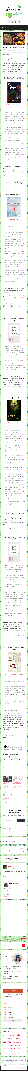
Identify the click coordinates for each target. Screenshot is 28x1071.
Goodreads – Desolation (14, 423)
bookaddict (15, 1035)
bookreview (21, 1042)
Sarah (9, 866)
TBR (4, 833)
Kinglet (11, 298)
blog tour (15, 830)
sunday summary (17, 1051)
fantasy (5, 1048)
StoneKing (22, 298)
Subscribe (21, 820)
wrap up (18, 1053)
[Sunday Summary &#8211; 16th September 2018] (7, 793)
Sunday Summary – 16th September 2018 (7, 798)
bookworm (16, 831)
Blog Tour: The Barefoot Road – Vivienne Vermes (6, 784)
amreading (7, 830)
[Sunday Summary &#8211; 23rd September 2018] (18, 779)
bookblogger (11, 831)
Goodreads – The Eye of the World (14, 674)
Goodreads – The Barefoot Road (14, 105)
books (4, 1045)
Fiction (18, 1048)
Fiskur (15, 298)
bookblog (5, 831)
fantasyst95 (20, 49)
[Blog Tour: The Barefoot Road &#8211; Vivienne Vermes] (7, 779)
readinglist (22, 831)
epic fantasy (19, 1045)
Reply (4, 878)
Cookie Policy (4, 1065)
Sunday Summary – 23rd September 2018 (17, 784)
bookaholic (20, 830)
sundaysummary (6, 1053)
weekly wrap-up (13, 1053)
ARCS (11, 830)
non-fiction (7, 1051)
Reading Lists (8, 828)
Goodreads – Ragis (14, 219)
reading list (11, 1051)
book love (16, 1042)
